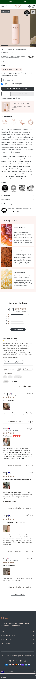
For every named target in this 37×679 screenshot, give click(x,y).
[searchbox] (10, 369)
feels (10, 377)
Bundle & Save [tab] (6, 98)
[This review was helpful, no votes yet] (27, 422)
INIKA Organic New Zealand (14, 655)
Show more (14, 382)
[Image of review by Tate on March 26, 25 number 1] (6, 571)
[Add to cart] (9, 110)
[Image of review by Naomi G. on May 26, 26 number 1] (6, 406)
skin (5, 377)
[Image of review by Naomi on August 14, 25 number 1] (6, 442)
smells (6, 381)
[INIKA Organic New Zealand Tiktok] (21, 660)
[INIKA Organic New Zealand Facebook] (13, 660)
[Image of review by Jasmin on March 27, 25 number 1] (6, 485)
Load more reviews (18, 594)
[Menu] (2, 6)
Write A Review (18, 329)
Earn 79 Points (5, 11)
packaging (17, 377)
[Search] (6, 6)
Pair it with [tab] (17, 98)
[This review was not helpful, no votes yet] (30, 422)
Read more (20, 458)
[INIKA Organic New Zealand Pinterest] (17, 660)
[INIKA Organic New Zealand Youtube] (25, 660)
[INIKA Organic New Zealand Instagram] (10, 660)
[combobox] (25, 386)
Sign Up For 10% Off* (11, 69)
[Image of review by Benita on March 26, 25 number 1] (6, 528)
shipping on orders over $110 (17, 1)
